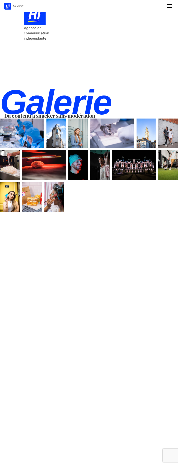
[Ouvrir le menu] (170, 6)
